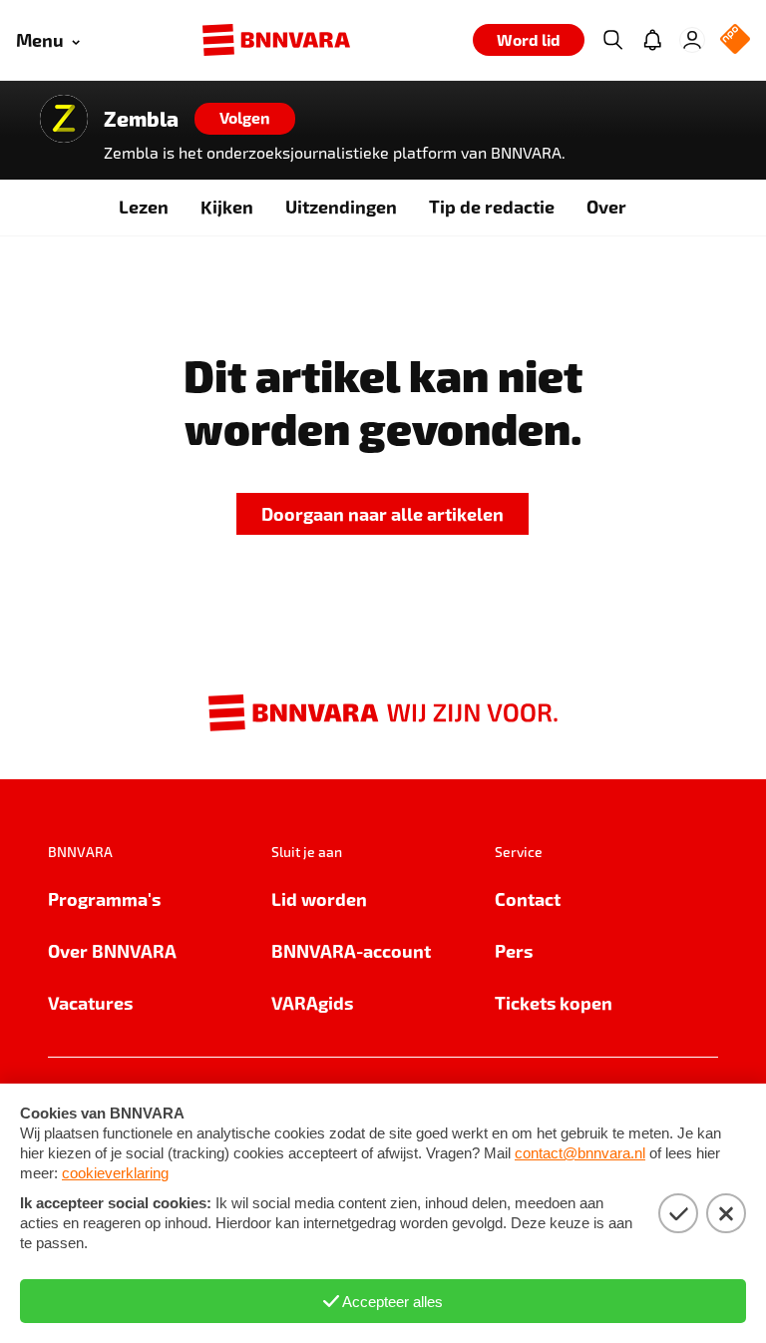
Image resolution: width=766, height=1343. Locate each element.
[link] (382, 514)
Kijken (226, 206)
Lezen (144, 206)
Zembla (141, 119)
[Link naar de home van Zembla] (64, 119)
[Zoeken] (612, 40)
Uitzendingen (341, 206)
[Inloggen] (692, 40)
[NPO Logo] (735, 40)
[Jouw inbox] (652, 40)
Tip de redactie (492, 206)
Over (606, 206)
